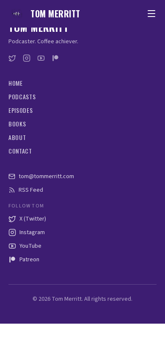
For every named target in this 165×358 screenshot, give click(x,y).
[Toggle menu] (151, 13)
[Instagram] (26, 58)
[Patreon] (55, 58)
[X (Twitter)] (12, 58)
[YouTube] (41, 58)
